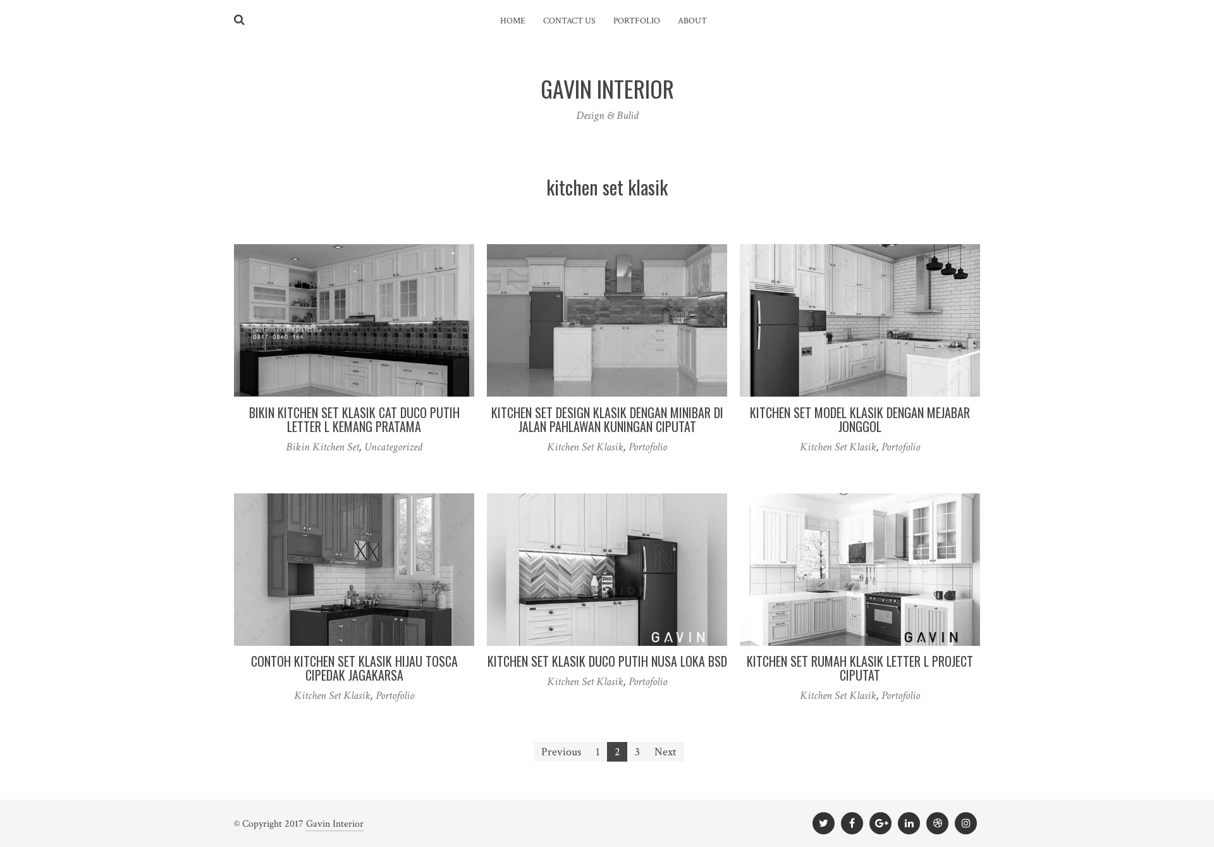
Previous (561, 752)
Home (512, 21)
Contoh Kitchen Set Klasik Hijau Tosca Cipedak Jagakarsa (354, 668)
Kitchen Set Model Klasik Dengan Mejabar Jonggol (860, 419)
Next (665, 752)
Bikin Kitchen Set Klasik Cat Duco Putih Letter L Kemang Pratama (354, 419)
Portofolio (647, 447)
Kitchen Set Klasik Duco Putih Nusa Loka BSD (607, 661)
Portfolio (636, 21)
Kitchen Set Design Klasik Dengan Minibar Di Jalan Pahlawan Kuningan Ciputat (607, 419)
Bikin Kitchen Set (322, 447)
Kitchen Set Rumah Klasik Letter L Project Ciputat (860, 668)
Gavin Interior (335, 824)
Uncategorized (393, 447)
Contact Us (569, 21)
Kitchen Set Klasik (585, 447)
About (692, 21)
